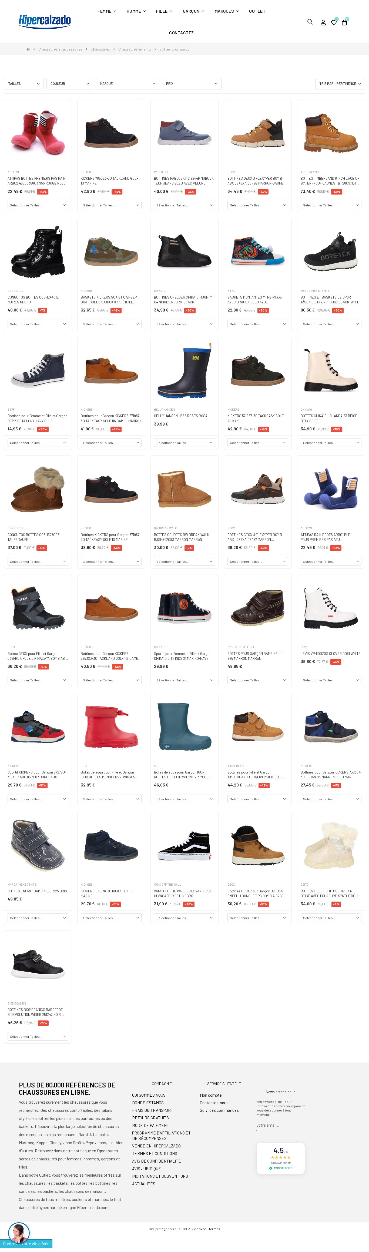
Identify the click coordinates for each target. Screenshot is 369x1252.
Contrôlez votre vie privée (26, 1243)
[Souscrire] (301, 1125)
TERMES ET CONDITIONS (154, 1153)
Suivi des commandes (219, 1110)
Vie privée (199, 1229)
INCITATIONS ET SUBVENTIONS (160, 1176)
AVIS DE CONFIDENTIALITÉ (156, 1161)
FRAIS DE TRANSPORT (152, 1110)
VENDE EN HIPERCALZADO (156, 1145)
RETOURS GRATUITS (150, 1117)
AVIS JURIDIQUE (146, 1168)
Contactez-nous (214, 1102)
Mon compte (211, 1095)
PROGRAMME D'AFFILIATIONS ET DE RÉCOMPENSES (161, 1135)
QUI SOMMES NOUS (149, 1095)
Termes (214, 1229)
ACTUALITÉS (143, 1183)
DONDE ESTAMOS (148, 1102)
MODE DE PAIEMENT (150, 1125)
